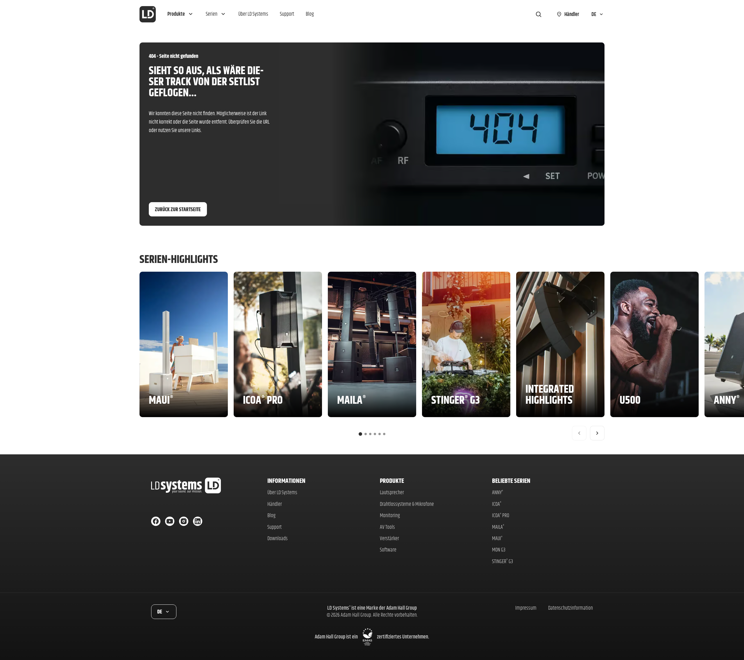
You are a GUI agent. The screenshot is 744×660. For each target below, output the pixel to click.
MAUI (497, 538)
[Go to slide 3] (370, 434)
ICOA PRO (500, 515)
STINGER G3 (502, 561)
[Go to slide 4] (375, 434)
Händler (274, 504)
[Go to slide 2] (365, 434)
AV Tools (387, 527)
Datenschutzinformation (570, 608)
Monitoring (390, 515)
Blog (271, 515)
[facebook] (155, 521)
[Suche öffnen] (538, 14)
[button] (180, 14)
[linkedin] (197, 521)
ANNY (497, 492)
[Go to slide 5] (379, 434)
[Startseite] (148, 14)
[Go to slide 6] (384, 434)
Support (274, 527)
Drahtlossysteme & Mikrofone (407, 504)
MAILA (498, 527)
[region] (372, 356)
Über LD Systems (282, 492)
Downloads (277, 538)
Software (388, 550)
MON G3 (498, 550)
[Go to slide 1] (360, 434)
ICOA (496, 504)
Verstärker (389, 538)
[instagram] (183, 521)
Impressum (525, 608)
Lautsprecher (392, 492)
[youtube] (169, 521)
